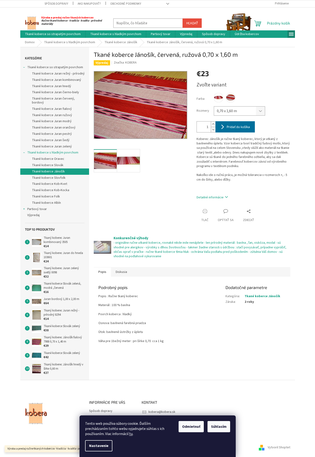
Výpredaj (33, 215)
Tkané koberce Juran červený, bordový (53, 100)
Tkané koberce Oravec (48, 159)
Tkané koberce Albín (46, 202)
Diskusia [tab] (121, 272)
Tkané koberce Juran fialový (52, 109)
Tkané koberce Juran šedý (50, 140)
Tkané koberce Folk (46, 196)
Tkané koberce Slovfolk (49, 177)
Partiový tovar (37, 209)
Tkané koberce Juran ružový (52, 115)
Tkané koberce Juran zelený (52, 146)
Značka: (125, 62)
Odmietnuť (191, 426)
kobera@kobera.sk (162, 412)
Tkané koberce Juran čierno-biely (55, 92)
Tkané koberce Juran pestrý (52, 134)
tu (131, 433)
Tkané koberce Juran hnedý (51, 86)
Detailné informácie (210, 197)
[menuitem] (52, 34)
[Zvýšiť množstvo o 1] (213, 124)
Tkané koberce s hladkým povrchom (52, 152)
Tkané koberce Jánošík (48, 171)
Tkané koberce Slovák (47, 165)
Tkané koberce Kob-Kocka (50, 190)
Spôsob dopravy (56, 4)
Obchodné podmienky (125, 4)
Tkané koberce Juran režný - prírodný (58, 73)
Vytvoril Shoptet (279, 447)
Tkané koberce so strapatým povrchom (55, 67)
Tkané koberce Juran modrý (52, 121)
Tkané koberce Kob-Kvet (49, 184)
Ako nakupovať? (89, 4)
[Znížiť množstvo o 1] (213, 129)
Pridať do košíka (238, 127)
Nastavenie (98, 445)
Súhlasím (219, 426)
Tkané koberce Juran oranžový (54, 127)
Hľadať (192, 23)
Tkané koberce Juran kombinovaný (56, 80)
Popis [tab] (102, 272)
